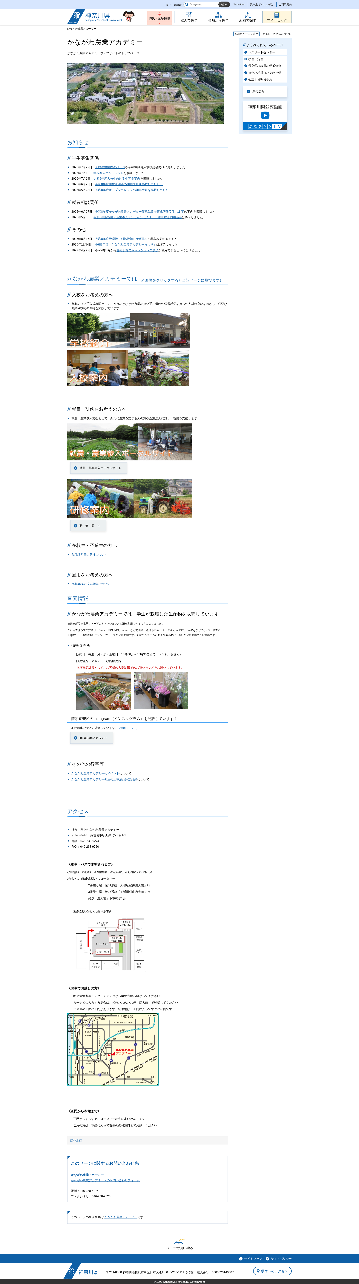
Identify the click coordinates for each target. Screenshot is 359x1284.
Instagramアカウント (93, 737)
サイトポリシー (281, 1258)
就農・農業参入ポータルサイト (100, 468)
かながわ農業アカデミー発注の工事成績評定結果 (104, 779)
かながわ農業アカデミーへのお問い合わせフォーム (105, 1180)
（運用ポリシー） (128, 728)
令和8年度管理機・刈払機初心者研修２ (121, 238)
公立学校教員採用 (260, 79)
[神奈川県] (80, 1271)
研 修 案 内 (89, 525)
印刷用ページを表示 (246, 33)
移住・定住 (255, 59)
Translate (239, 4)
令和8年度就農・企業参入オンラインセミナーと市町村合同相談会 (137, 217)
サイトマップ (253, 1258)
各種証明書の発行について (89, 554)
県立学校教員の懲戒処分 (264, 65)
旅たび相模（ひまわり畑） (266, 72)
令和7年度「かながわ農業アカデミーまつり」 (125, 244)
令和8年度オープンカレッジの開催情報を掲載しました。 (133, 190)
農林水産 (76, 1140)
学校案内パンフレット (108, 173)
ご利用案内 (285, 4)
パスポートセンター (261, 52)
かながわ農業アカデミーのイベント (95, 773)
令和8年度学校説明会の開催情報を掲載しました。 (129, 184)
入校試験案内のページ (110, 167)
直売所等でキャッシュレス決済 (137, 250)
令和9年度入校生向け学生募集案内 (116, 178)
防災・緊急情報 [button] (159, 18)
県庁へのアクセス (274, 1271)
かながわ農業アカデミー (87, 1174)
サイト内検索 (174, 5)
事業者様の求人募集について (90, 584)
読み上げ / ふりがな (261, 4)
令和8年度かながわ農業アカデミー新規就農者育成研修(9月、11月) (139, 211)
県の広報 (258, 91)
